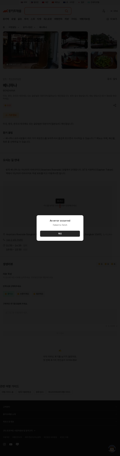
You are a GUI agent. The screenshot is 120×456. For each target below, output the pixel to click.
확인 (60, 233)
